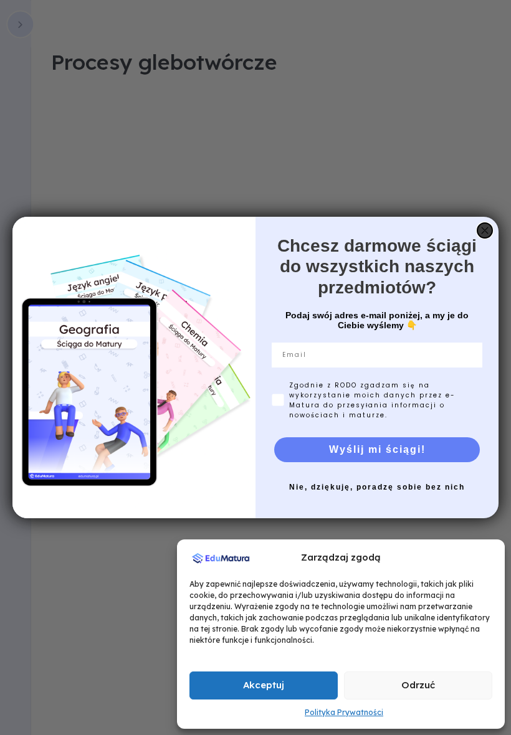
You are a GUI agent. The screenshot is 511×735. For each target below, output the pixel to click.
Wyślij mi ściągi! (377, 449)
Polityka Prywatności (344, 712)
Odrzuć (418, 685)
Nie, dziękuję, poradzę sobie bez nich (377, 487)
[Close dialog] (484, 230)
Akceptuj (263, 685)
